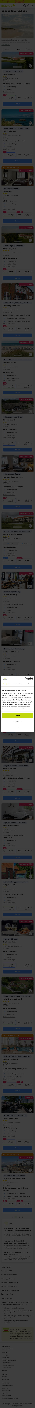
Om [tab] (29, 683)
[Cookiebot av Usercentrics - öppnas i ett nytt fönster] (25, 678)
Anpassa (16, 721)
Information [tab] (17, 683)
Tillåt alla (17, 715)
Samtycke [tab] (6, 683)
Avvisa (17, 728)
